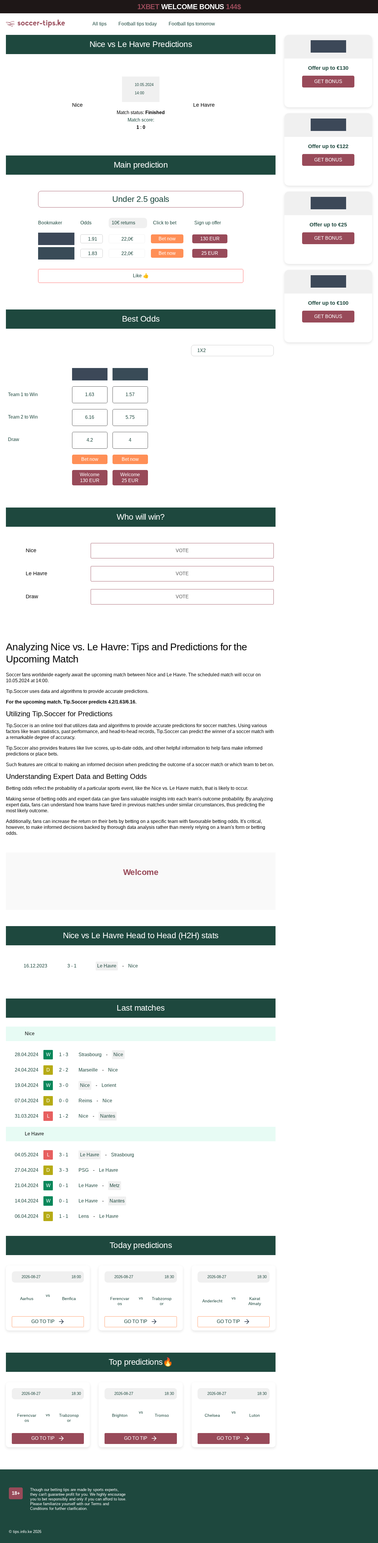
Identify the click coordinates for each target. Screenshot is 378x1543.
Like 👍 (141, 275)
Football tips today (137, 23)
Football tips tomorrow (192, 23)
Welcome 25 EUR (130, 477)
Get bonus (328, 81)
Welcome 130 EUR (90, 477)
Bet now (167, 238)
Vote (182, 550)
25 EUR (209, 253)
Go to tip (43, 1321)
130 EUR (210, 238)
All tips (99, 23)
